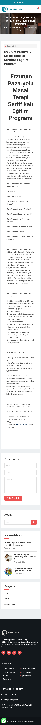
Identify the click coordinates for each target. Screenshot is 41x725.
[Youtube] (14, 653)
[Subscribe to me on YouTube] (20, 2)
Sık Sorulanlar (26, 672)
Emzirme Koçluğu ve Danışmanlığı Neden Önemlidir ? (25, 557)
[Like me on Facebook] (14, 2)
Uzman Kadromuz (9, 672)
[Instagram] (20, 653)
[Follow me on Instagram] (22, 2)
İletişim (5, 676)
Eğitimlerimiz (26, 676)
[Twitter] (9, 653)
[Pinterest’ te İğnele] (22, 442)
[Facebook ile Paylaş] (17, 442)
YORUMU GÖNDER (13, 498)
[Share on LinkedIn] (24, 442)
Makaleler (7, 599)
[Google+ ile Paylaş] (23, 442)
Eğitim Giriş (7, 679)
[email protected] (21, 425)
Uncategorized (9, 604)
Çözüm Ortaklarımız (28, 669)
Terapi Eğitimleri (8, 669)
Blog (6, 593)
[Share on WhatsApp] (16, 442)
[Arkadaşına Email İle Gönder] (20, 442)
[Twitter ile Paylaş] (19, 442)
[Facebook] (3, 653)
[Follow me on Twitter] (17, 2)
